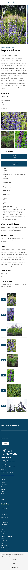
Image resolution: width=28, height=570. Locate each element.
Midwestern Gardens (6, 536)
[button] (1, 2)
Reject (14, 563)
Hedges (3, 531)
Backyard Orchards (6, 520)
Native (2, 538)
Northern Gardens (5, 540)
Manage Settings (14, 567)
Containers (4, 524)
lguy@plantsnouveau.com (8, 466)
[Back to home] (14, 2)
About (3, 499)
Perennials (3, 486)
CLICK (3, 299)
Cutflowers (4, 484)
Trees (2, 491)
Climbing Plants (5, 522)
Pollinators (3, 543)
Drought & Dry (5, 527)
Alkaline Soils (4, 517)
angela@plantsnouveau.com (9, 461)
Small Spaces (4, 550)
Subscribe (5, 443)
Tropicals (3, 493)
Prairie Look (4, 545)
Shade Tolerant (5, 547)
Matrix (2, 534)
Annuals (3, 482)
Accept (14, 559)
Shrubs (3, 489)
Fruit (2, 529)
